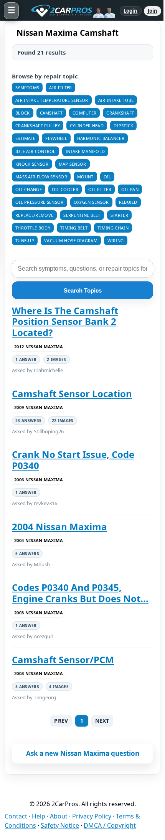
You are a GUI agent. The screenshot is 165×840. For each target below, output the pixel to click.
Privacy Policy (91, 816)
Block (22, 113)
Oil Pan (130, 189)
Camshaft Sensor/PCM (63, 659)
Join (152, 10)
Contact (16, 816)
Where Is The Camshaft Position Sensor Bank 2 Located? (65, 321)
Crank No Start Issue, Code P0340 (73, 460)
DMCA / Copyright (110, 825)
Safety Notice (60, 825)
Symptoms (27, 87)
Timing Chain (113, 228)
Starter (119, 215)
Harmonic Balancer (100, 138)
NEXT (102, 720)
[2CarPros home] (69, 10)
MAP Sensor (72, 164)
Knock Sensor (32, 164)
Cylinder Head (87, 125)
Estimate (25, 138)
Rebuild (128, 202)
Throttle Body (32, 228)
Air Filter (60, 87)
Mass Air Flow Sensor (41, 177)
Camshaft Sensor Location (72, 393)
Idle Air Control (35, 151)
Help (38, 816)
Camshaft (51, 113)
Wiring (115, 240)
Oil (107, 177)
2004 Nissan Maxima (59, 526)
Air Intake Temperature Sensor (51, 100)
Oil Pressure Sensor (39, 202)
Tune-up (24, 240)
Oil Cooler (65, 189)
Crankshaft (120, 113)
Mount (85, 177)
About (59, 816)
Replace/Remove (34, 215)
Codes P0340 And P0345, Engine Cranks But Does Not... (80, 593)
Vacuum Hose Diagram (70, 240)
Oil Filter (99, 189)
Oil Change (28, 189)
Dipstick (123, 125)
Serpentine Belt (82, 215)
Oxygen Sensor (91, 202)
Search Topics (83, 290)
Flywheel (56, 138)
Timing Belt (73, 228)
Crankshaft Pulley (37, 125)
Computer (84, 113)
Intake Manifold (85, 151)
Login (131, 10)
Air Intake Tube (116, 100)
